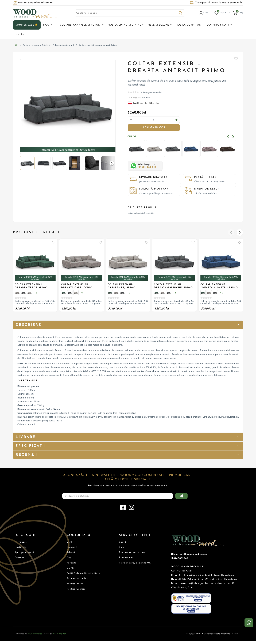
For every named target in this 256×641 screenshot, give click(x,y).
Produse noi (126, 558)
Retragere (21, 542)
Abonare (181, 496)
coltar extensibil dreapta (139, 212)
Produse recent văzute (132, 552)
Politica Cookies (76, 589)
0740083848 (180, 558)
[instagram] (131, 507)
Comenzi (72, 547)
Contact (19, 558)
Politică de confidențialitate (83, 573)
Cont (69, 542)
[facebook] (123, 507)
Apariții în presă (24, 552)
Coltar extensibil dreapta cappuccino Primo (76, 286)
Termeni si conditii (77, 578)
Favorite (236, 58)
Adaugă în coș (154, 127)
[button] (112, 163)
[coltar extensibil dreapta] (67, 106)
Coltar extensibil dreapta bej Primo (122, 286)
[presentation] (228, 137)
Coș (69, 558)
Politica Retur (75, 584)
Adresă (71, 552)
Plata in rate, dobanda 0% (135, 563)
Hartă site (21, 547)
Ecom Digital (59, 634)
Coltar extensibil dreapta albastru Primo (219, 286)
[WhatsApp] (249, 622)
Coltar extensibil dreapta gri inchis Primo (173, 286)
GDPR (70, 568)
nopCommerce (35, 634)
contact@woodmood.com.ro (191, 554)
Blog (121, 547)
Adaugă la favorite (53, 242)
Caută (180, 13)
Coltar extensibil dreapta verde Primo (31, 286)
